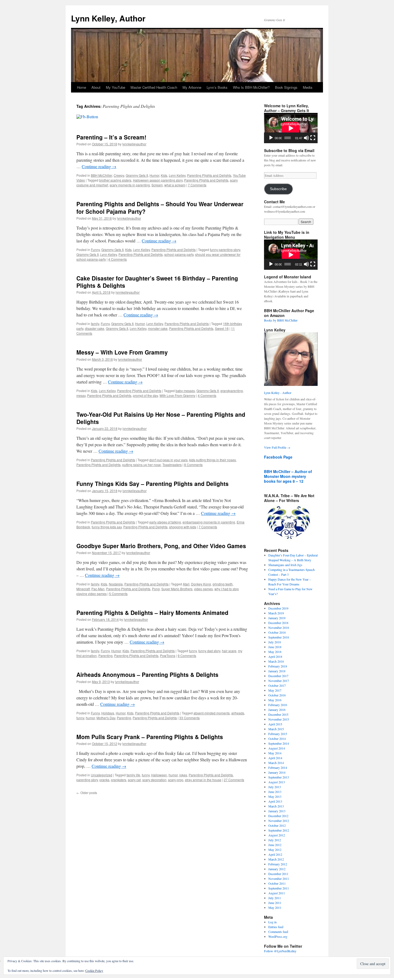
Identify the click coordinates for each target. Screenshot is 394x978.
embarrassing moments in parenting (209, 522)
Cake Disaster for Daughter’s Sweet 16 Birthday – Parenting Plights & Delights (157, 281)
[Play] (271, 138)
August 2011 (276, 893)
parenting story (87, 779)
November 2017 (278, 680)
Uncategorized (101, 775)
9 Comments (187, 655)
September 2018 (278, 637)
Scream (157, 185)
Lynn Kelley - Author (277, 392)
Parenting (105, 655)
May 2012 (274, 849)
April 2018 (275, 656)
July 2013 (274, 787)
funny (193, 650)
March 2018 (276, 661)
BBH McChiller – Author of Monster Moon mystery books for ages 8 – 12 (288, 476)
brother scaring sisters (115, 180)
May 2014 (274, 753)
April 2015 (275, 724)
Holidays (107, 713)
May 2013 (274, 796)
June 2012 (274, 845)
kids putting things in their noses (212, 459)
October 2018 (277, 632)
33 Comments (189, 717)
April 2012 (275, 854)
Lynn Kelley (177, 175)
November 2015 (278, 719)
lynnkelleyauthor (134, 144)
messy (81, 395)
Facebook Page (278, 457)
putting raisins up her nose (141, 464)
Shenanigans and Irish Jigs (285, 565)
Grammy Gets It (137, 175)
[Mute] (306, 138)
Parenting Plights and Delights (209, 175)
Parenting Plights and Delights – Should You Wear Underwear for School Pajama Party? (159, 207)
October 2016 (277, 695)
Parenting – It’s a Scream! (111, 137)
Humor (154, 175)
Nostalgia (116, 584)
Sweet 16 (222, 328)
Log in (272, 922)
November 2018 (278, 627)
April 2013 (275, 801)
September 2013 (278, 777)
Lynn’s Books (217, 87)
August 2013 (276, 782)
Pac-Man (98, 588)
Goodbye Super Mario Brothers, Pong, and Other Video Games (161, 546)
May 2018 (274, 651)
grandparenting (231, 390)
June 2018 (274, 647)
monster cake (158, 328)
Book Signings (286, 87)
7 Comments (197, 185)
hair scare (229, 650)
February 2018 (277, 666)
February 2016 (277, 705)
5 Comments (118, 593)
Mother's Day (105, 717)
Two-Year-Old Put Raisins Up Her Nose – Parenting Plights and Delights (160, 418)
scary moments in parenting (130, 185)
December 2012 (278, 816)
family (95, 323)
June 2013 (274, 791)
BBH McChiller (101, 175)
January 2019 (276, 618)
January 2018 (276, 671)
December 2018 (278, 623)
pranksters (118, 779)
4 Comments (117, 259)
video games (203, 588)
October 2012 (277, 825)
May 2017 (274, 690)
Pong (156, 588)
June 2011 (274, 903)
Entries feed (275, 927)
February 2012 (277, 864)
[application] (291, 128)
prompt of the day (145, 395)
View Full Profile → (277, 447)
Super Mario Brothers (176, 588)
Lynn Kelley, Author (108, 18)
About (96, 87)
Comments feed (278, 931)
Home (81, 87)
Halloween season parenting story (158, 180)
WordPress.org (277, 936)
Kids (164, 175)
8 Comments (193, 464)
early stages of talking (165, 522)
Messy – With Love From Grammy (122, 352)
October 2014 (277, 738)
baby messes (185, 390)
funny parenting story (225, 249)
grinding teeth (223, 584)
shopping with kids (182, 527)
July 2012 (274, 840)
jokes (183, 775)
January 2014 (276, 772)
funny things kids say (107, 527)
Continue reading (99, 166)
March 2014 (276, 763)
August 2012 (276, 835)
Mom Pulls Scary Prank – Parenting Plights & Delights (149, 737)
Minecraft (83, 588)
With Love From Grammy (177, 395)
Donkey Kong (201, 584)
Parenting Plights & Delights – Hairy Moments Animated (152, 612)
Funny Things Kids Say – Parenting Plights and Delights (152, 483)
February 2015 (277, 734)
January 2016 (276, 709)
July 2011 (274, 898)
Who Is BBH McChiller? (251, 87)
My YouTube (115, 87)
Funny (95, 249)
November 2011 (278, 878)
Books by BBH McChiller (281, 320)
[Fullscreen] (312, 138)
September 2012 (278, 830)
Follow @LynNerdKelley (280, 951)
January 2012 (276, 869)
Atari (186, 584)
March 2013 (276, 806)
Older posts (86, 792)
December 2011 (278, 874)
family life (133, 775)
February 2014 (277, 767)
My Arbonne (192, 87)
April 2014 (275, 758)
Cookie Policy (94, 970)
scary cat (134, 779)
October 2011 (277, 883)
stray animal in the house (203, 779)
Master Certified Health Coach (154, 87)
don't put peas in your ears (168, 459)
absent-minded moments (212, 713)
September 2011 (278, 888)
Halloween (159, 775)
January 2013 (276, 811)
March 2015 (276, 729)
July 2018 (274, 642)
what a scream (174, 185)
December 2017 (278, 676)
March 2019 (276, 613)
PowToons (167, 655)
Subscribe (278, 189)
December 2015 (278, 714)
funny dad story (209, 650)
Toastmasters (172, 464)
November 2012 (278, 820)
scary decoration (154, 779)
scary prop (175, 779)
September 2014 (278, 743)
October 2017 (277, 685)
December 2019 (278, 608)
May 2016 (274, 700)
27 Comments (234, 779)
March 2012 (276, 859)
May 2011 (274, 907)
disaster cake (94, 328)
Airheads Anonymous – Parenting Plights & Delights (147, 674)
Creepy (119, 175)
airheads (237, 713)
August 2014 (276, 748)
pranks (104, 779)
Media (307, 87)
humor (90, 717)
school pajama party (179, 254)
